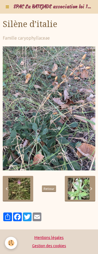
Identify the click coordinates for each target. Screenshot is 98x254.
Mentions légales (49, 237)
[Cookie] (11, 243)
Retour (49, 188)
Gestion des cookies (49, 246)
